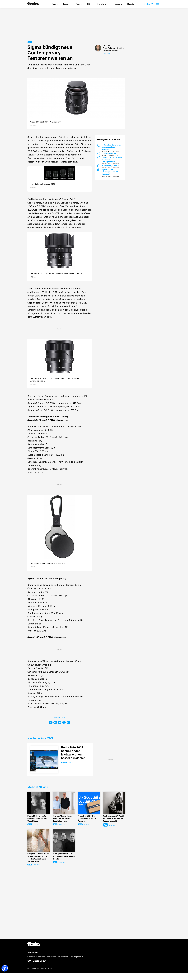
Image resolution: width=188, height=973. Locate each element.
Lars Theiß (107, 46)
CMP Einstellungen (36, 961)
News (54, 4)
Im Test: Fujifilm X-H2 (109, 153)
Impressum (78, 957)
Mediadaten (51, 957)
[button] (50, 722)
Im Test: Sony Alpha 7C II (111, 166)
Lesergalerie (117, 4)
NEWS (29, 42)
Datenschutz (63, 957)
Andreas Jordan (106, 151)
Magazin (130, 4)
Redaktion (32, 952)
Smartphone (101, 4)
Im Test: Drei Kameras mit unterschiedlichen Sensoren (111, 147)
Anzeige (64, 762)
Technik (66, 4)
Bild (88, 4)
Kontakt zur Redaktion (36, 957)
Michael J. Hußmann (108, 155)
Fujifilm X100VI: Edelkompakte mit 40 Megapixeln (110, 172)
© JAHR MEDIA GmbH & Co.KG (39, 969)
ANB (71, 957)
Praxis (78, 4)
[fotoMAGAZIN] (33, 4)
